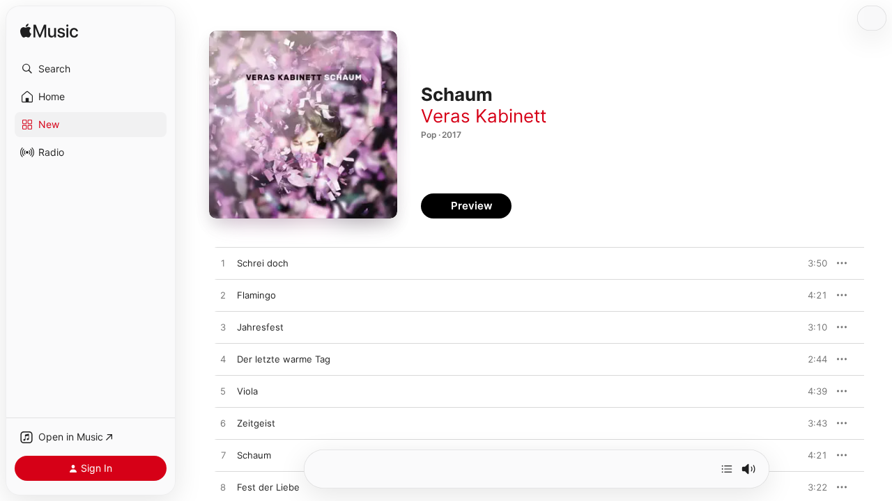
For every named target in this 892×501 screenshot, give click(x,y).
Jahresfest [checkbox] (260, 327)
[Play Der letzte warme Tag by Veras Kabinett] (223, 359)
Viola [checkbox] (247, 391)
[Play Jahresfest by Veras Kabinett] (223, 327)
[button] (90, 69)
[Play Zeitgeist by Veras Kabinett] (223, 424)
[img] (49, 32)
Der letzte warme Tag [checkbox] (283, 359)
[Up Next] (726, 469)
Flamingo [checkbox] (256, 295)
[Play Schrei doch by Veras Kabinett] (223, 263)
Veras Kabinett (483, 116)
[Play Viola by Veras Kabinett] (223, 391)
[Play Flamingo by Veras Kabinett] (223, 295)
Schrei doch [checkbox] (263, 263)
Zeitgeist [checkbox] (256, 423)
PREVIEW (812, 263)
